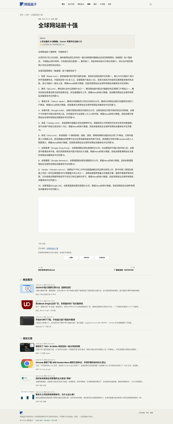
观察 (89, 4)
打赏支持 (102, 257)
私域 (44, 385)
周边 (37, 294)
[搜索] (150, 4)
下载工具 (48, 326)
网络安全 (81, 4)
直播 (44, 401)
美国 (43, 244)
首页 (21, 15)
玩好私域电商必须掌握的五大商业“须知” (53, 378)
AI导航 (102, 4)
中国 (39, 244)
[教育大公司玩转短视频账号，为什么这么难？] (27, 395)
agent (48, 353)
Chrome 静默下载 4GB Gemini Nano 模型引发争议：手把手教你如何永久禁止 (71, 362)
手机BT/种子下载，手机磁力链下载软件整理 (55, 320)
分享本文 (86, 257)
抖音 (40, 401)
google (48, 369)
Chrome (42, 369)
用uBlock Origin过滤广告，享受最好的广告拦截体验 (59, 303)
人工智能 (42, 353)
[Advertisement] (86, 214)
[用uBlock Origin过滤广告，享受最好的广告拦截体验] (27, 304)
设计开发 (71, 4)
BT (43, 326)
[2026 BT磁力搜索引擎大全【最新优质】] (27, 288)
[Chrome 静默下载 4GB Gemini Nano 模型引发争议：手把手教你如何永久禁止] (27, 363)
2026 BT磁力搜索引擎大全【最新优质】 (54, 287)
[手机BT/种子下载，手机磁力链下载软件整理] (27, 320)
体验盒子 (30, 420)
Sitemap (142, 413)
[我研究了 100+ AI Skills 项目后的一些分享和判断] (27, 347)
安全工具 (39, 326)
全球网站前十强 (52, 248)
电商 (40, 385)
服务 (95, 4)
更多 (109, 4)
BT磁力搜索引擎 (44, 294)
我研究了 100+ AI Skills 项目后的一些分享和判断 (58, 346)
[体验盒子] (28, 4)
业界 (27, 15)
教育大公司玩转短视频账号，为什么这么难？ (56, 394)
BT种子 (53, 294)
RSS (147, 413)
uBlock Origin (44, 310)
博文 (63, 4)
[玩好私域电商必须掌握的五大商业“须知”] (27, 379)
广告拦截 (52, 310)
